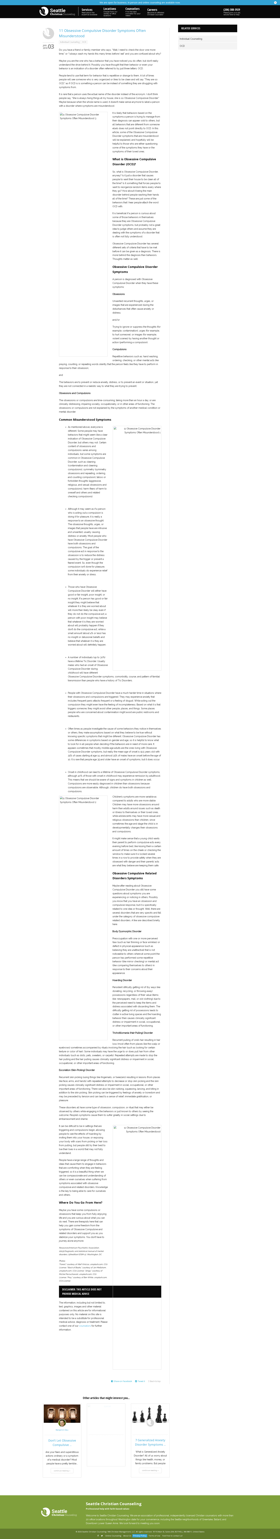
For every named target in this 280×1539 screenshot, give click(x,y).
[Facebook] (98, 1535)
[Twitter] (102, 1535)
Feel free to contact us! (172, 1535)
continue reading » (62, 1471)
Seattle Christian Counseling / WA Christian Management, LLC (108, 1531)
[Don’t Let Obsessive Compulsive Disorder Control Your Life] (62, 1413)
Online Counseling (113, 1535)
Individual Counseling (70, 42)
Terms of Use (154, 1535)
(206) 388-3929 (232, 12)
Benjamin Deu (62, 1430)
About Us (127, 1535)
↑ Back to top (154, 1381)
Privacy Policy (139, 1535)
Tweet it (141, 1381)
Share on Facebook (123, 1381)
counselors (85, 1326)
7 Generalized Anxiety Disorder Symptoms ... (150, 1442)
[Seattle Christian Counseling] (59, 11)
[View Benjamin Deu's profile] (62, 1426)
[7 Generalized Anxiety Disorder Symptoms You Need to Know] (150, 1413)
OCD (84, 42)
